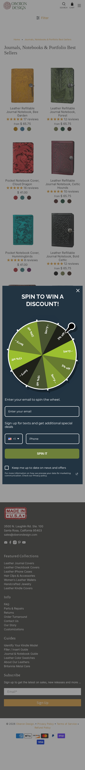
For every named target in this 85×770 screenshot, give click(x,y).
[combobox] (14, 439)
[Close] (78, 290)
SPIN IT (42, 453)
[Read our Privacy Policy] (77, 474)
